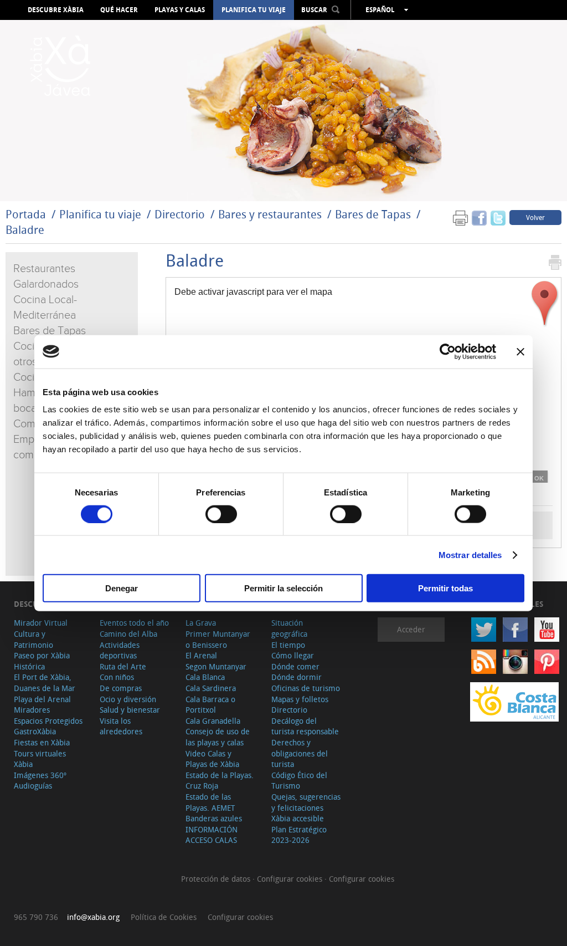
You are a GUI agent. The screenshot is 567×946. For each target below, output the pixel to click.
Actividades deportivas (120, 650)
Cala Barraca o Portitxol (210, 704)
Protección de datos (216, 878)
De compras (121, 688)
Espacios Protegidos (48, 720)
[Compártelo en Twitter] (498, 217)
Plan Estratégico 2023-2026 (299, 835)
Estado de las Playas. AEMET (210, 802)
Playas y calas (179, 10)
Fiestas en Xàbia (42, 742)
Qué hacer (119, 10)
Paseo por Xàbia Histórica (42, 661)
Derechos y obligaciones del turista (299, 753)
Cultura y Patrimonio (33, 639)
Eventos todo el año (134, 622)
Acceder (411, 629)
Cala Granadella (212, 720)
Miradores (32, 709)
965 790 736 (36, 917)
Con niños (117, 677)
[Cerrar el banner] (520, 351)
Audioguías (33, 785)
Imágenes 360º (40, 775)
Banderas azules (213, 818)
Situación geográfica (289, 628)
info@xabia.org (93, 917)
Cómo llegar (292, 655)
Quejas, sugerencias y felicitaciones (306, 802)
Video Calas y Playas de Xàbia (212, 759)
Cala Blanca (205, 677)
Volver (535, 217)
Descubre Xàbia (56, 10)
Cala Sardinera (210, 688)
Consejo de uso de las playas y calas (217, 737)
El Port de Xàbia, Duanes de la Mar (44, 682)
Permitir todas (445, 588)
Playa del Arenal (42, 699)
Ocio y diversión (128, 699)
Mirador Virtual (41, 622)
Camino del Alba (128, 633)
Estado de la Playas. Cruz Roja (219, 780)
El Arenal (201, 655)
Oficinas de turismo (305, 688)
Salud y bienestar (130, 709)
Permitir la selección (283, 588)
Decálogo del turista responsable (305, 726)
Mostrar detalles (470, 554)
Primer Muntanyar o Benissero (217, 639)
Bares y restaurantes (270, 214)
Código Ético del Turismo (299, 780)
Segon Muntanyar (215, 666)
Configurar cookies (290, 878)
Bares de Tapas (373, 214)
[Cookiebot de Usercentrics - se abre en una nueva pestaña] (447, 351)
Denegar (121, 588)
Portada (26, 214)
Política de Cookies (164, 917)
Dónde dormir (296, 677)
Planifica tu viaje (253, 10)
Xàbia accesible (297, 818)
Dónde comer (295, 666)
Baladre (25, 229)
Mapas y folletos (299, 699)
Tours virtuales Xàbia (40, 759)
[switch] (221, 514)
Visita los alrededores (121, 726)
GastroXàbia (35, 731)
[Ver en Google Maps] (544, 303)
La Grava (200, 622)
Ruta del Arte (123, 666)
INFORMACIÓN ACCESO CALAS (211, 835)
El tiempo (288, 645)
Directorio (181, 214)
